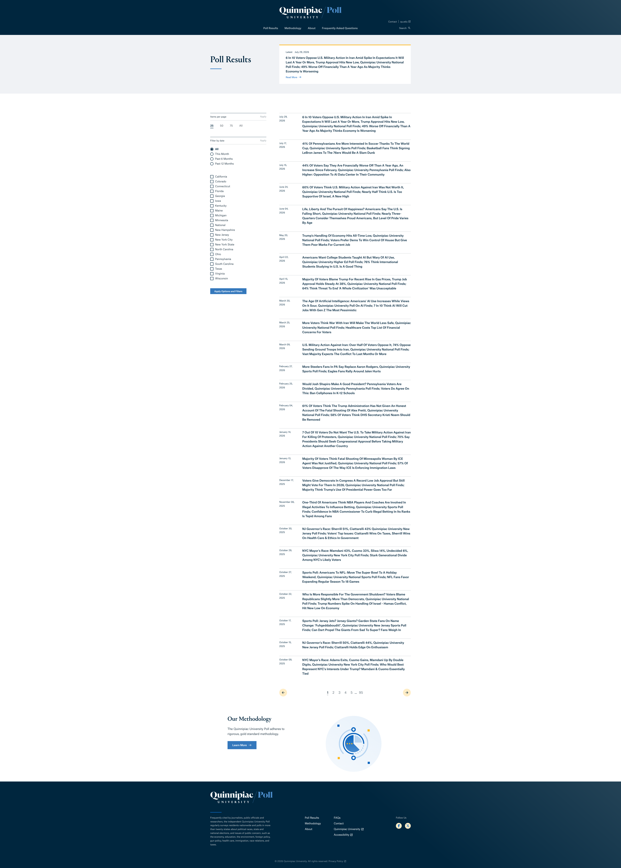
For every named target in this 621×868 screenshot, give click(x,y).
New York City (224, 239)
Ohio (218, 254)
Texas (218, 268)
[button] (405, 28)
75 (231, 125)
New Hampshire (225, 230)
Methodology (292, 28)
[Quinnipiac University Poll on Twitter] (408, 826)
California (221, 176)
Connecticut (222, 186)
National (220, 225)
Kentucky (221, 205)
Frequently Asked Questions (340, 28)
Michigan (221, 215)
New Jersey (222, 234)
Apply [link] (263, 116)
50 (221, 125)
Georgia (220, 196)
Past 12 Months (224, 163)
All (241, 125)
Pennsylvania (223, 259)
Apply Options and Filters (228, 291)
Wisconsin (221, 278)
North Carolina (224, 249)
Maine (219, 210)
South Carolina (224, 263)
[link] (283, 692)
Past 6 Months (224, 158)
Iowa (218, 200)
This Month (222, 154)
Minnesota (221, 220)
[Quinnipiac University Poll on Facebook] (399, 826)
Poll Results (270, 28)
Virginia (220, 273)
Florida (219, 191)
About (312, 28)
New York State (224, 244)
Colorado (220, 181)
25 (211, 125)
